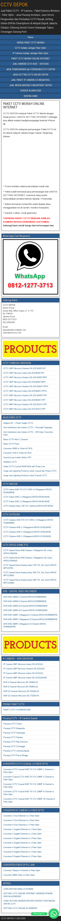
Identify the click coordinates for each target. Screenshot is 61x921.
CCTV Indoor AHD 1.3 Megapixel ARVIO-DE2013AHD (26, 497)
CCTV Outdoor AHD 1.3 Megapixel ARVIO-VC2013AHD (27, 536)
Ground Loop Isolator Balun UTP (17, 457)
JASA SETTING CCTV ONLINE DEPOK (30, 74)
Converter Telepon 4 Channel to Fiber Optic (21, 870)
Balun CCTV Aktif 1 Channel (15, 439)
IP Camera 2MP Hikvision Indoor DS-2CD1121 (23, 664)
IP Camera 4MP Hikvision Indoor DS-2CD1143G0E (25, 678)
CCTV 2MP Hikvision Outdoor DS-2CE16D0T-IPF (24, 368)
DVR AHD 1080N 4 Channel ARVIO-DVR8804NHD (24, 597)
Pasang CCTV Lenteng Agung (16, 751)
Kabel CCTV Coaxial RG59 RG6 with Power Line (24, 466)
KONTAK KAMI (30, 96)
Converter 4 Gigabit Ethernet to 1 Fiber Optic (22, 843)
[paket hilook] (17, 149)
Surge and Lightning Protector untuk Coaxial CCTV (25, 475)
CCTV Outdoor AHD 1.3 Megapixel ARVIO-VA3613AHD (27, 532)
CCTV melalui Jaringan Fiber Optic (30, 48)
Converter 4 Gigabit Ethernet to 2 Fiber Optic (22, 847)
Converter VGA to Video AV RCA (17, 453)
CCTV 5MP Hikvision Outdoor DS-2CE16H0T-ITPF (25, 395)
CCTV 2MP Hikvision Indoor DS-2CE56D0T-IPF (23, 373)
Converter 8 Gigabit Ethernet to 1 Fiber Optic (22, 852)
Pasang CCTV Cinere (12, 724)
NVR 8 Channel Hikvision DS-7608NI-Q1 (20, 687)
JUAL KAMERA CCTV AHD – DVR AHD (30, 63)
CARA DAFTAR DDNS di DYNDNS (18, 889)
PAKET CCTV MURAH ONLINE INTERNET (30, 58)
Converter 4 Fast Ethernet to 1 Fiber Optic (21, 825)
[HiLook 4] (44, 170)
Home (30, 37)
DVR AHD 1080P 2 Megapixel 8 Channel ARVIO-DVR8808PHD (30, 619)
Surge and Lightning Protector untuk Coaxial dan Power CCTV (30, 471)
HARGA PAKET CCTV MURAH (30, 42)
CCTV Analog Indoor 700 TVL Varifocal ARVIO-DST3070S (28, 506)
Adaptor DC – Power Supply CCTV (18, 423)
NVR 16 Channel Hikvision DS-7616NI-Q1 (21, 691)
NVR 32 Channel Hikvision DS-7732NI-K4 (21, 696)
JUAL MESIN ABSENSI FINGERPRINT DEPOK (30, 85)
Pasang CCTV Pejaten (13, 737)
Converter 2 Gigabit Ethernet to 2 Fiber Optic (22, 838)
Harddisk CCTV (10, 462)
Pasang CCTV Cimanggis (14, 746)
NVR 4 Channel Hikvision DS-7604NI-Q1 (20, 682)
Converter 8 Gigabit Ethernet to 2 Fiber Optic (22, 856)
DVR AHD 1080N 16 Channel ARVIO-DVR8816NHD (25, 606)
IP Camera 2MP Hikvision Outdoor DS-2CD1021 (24, 669)
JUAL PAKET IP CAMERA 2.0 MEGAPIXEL (30, 80)
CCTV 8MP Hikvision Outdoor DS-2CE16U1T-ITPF (25, 404)
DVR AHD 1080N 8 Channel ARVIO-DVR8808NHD (24, 601)
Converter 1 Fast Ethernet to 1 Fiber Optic (21, 816)
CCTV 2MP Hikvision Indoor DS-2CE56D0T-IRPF (24, 382)
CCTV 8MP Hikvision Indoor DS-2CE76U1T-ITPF (24, 409)
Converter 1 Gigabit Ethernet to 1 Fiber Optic (22, 829)
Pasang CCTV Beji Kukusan (15, 742)
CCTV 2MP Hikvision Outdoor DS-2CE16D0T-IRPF (25, 377)
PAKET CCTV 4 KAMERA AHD (16, 710)
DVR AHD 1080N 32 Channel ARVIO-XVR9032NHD (25, 610)
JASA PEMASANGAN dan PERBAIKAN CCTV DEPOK (30, 69)
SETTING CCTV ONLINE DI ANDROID (20, 908)
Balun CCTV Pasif (11, 444)
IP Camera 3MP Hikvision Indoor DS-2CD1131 (23, 673)
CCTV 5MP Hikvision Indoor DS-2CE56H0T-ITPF (24, 400)
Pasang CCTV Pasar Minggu (15, 755)
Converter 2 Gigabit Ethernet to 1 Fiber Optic (22, 834)
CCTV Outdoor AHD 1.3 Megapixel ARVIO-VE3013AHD (27, 527)
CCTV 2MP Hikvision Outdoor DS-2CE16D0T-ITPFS (25, 386)
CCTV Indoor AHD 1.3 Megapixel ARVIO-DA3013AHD (26, 501)
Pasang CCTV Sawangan (14, 733)
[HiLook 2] (44, 149)
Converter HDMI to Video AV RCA (17, 448)
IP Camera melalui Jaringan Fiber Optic (30, 53)
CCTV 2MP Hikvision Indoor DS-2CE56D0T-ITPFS (25, 391)
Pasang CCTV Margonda (14, 728)
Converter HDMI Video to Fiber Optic (19, 875)
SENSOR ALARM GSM (30, 90)
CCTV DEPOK (14, 5)
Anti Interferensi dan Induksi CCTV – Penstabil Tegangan (27, 427)
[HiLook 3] (17, 170)
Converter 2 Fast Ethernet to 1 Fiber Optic (21, 820)
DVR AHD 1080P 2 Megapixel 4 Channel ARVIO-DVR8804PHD (30, 615)
